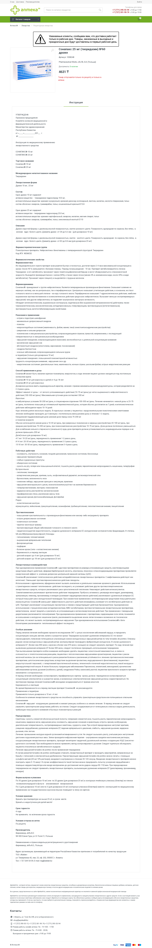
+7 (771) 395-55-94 (120, 10)
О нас (12, 2)
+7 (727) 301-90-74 (120, 12)
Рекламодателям (33, 2)
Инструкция (76, 102)
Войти (139, 2)
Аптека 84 (14, 26)
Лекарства (25, 26)
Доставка (20, 2)
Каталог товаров (23, 19)
